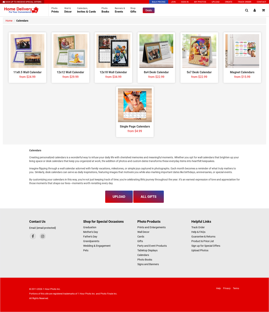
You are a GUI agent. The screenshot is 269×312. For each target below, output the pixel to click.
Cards (140, 236)
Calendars (143, 255)
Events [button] (120, 10)
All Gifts (148, 197)
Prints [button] (55, 10)
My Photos (200, 2)
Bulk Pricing (158, 2)
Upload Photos (199, 250)
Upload (215, 2)
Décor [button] (68, 10)
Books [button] (105, 10)
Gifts (140, 241)
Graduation (89, 227)
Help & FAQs (198, 231)
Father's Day (90, 236)
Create (228, 2)
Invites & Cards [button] (86, 10)
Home (9, 20)
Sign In (185, 2)
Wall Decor (143, 231)
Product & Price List (202, 241)
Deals (149, 10)
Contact (261, 2)
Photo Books (144, 259)
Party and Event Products (152, 245)
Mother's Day (90, 231)
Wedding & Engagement (97, 245)
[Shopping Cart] (263, 10)
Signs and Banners (148, 264)
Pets (85, 250)
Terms (236, 288)
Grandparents (91, 241)
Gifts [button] (133, 10)
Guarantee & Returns (203, 236)
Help (218, 288)
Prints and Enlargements (151, 227)
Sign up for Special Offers (205, 245)
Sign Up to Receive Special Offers (23, 2)
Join (173, 2)
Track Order (244, 2)
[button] (246, 10)
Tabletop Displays (147, 250)
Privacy (227, 288)
